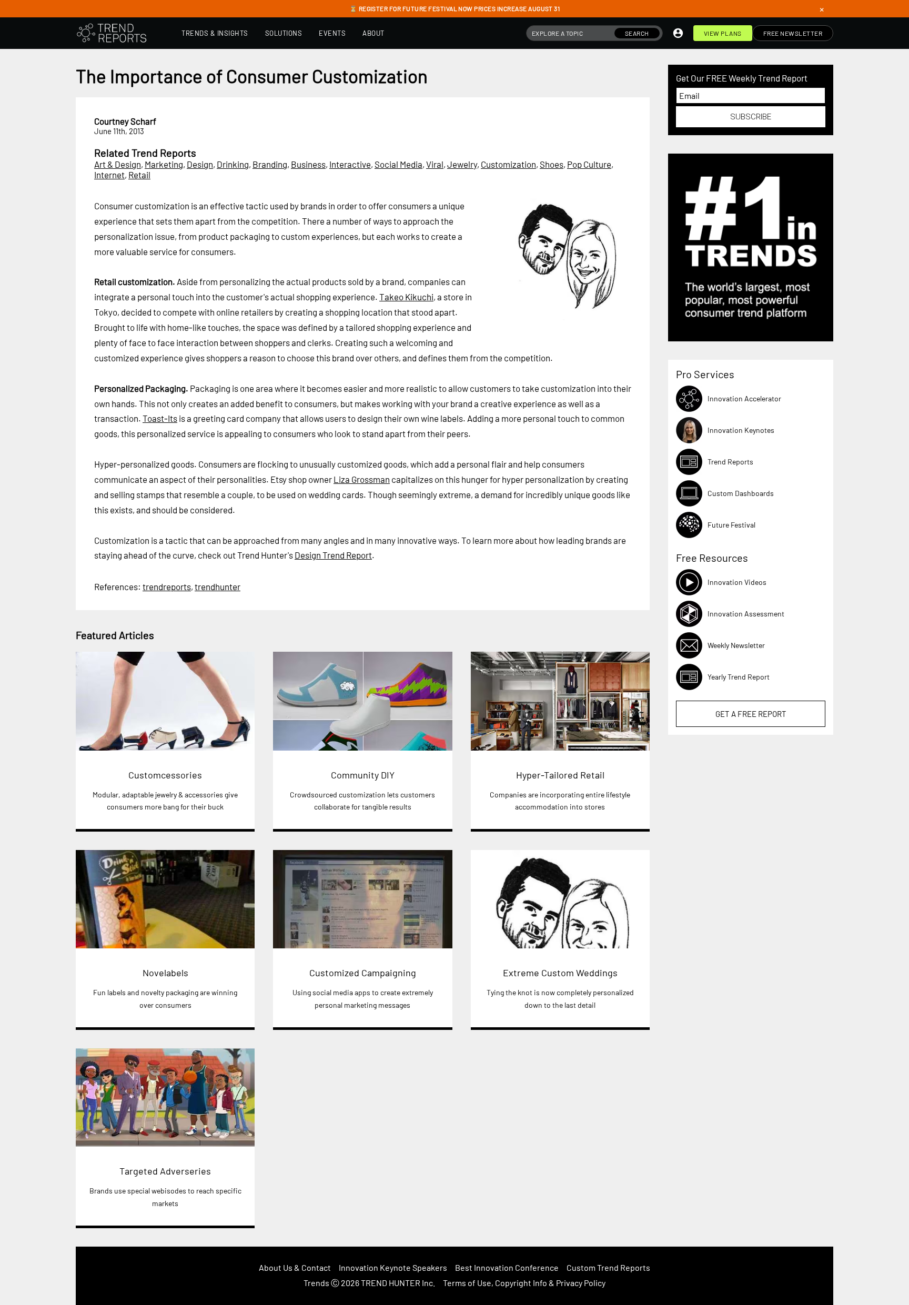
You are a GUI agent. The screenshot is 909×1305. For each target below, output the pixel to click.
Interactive (350, 164)
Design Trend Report (333, 555)
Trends (316, 1283)
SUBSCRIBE (750, 117)
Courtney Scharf (125, 121)
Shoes (551, 164)
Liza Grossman (362, 479)
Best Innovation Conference (507, 1267)
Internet (109, 174)
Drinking (233, 164)
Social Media (398, 164)
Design (200, 164)
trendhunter (217, 586)
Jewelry (462, 164)
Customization (508, 164)
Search (637, 33)
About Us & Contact (295, 1267)
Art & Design (117, 164)
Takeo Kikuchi (406, 296)
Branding (269, 164)
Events (332, 33)
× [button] (822, 9)
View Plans (723, 33)
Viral (434, 164)
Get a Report (750, 714)
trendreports (167, 586)
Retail (139, 174)
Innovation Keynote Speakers (393, 1267)
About (373, 33)
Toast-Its (160, 418)
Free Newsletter (793, 33)
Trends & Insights (214, 33)
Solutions (283, 33)
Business (308, 164)
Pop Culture (589, 164)
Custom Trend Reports (608, 1267)
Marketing (164, 164)
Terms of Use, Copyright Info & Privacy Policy (524, 1283)
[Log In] (678, 33)
